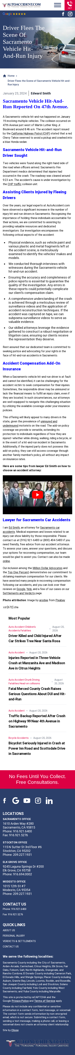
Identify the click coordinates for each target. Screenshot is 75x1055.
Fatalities (26, 630)
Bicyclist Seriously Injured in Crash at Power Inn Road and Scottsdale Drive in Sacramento (37, 748)
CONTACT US (11, 946)
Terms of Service (44, 1000)
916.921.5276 (15, 914)
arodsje (43, 600)
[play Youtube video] (37, 494)
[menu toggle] (57, 5)
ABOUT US (9, 930)
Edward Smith (41, 93)
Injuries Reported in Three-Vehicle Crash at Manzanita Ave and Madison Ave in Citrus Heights (37, 663)
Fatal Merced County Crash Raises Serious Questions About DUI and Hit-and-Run (37, 694)
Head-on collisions (30, 683)
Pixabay (60, 600)
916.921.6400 (18, 909)
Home (11, 75)
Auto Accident (17, 626)
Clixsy (14, 1030)
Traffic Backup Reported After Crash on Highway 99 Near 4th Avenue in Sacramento (37, 721)
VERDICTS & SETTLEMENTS (19, 941)
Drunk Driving (32, 679)
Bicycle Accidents (19, 738)
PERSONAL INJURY (14, 935)
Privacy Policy (20, 1000)
